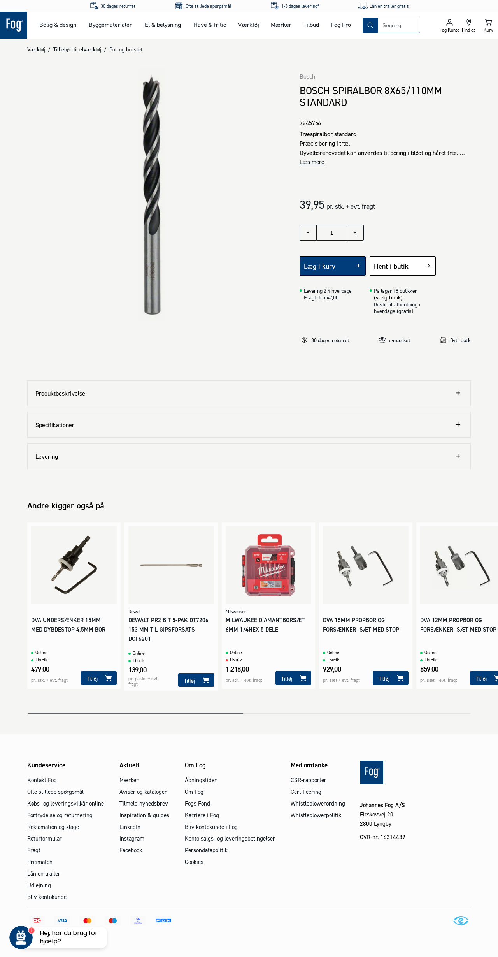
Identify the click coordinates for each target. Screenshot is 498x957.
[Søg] (370, 25)
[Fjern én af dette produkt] (308, 233)
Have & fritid (210, 24)
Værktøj (248, 24)
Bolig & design (57, 24)
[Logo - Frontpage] (13, 25)
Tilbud (311, 24)
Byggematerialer (110, 24)
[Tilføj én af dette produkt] (355, 233)
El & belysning (163, 24)
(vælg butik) (388, 297)
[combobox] (399, 25)
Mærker (281, 24)
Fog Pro (341, 24)
